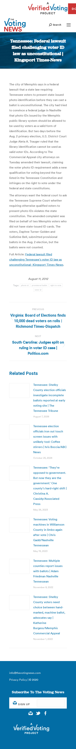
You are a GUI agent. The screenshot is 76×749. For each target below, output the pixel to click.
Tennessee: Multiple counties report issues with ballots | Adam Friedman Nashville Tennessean (48, 571)
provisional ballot (39, 285)
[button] (55, 24)
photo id (25, 285)
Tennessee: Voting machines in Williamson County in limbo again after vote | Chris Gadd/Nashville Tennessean (48, 532)
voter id (38, 290)
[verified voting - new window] (47, 15)
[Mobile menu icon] (68, 25)
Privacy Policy (18, 679)
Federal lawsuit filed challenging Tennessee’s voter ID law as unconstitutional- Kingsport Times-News (36, 259)
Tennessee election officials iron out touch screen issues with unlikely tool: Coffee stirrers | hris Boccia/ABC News (50, 439)
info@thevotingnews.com (25, 673)
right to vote (55, 285)
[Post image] (19, 390)
